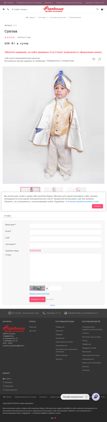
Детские (32, 331)
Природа (59, 334)
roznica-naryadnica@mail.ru (13, 346)
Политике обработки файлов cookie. (47, 413)
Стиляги (85, 333)
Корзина (7, 379)
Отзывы (7, 216)
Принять (97, 206)
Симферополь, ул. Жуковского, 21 (83, 313)
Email (7, 231)
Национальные (61, 345)
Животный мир (61, 355)
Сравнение (8, 386)
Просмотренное (10, 390)
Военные (59, 359)
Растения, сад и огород (91, 337)
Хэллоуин (59, 331)
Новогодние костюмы (64, 342)
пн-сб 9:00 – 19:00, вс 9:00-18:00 (25, 313)
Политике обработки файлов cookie (83, 201)
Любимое (8, 382)
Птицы (84, 341)
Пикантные (60, 338)
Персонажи (86, 352)
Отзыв (8, 255)
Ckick (52, 305)
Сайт (7, 238)
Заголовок (10, 244)
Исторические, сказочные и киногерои (66, 350)
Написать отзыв (24, 37)
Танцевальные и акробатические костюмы (92, 328)
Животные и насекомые (91, 363)
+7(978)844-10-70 (53, 313)
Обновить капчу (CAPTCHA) (39, 294)
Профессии (60, 327)
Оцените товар (12, 251)
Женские (32, 327)
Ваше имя (10, 224)
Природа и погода (89, 348)
